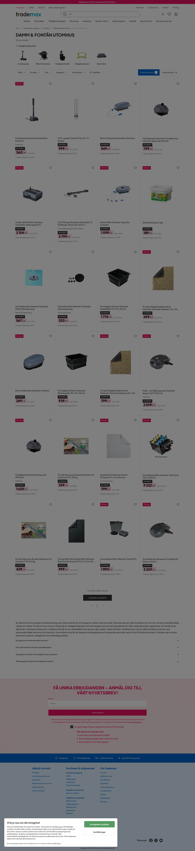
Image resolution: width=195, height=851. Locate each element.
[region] (60, 832)
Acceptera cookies (99, 824)
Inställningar (99, 832)
